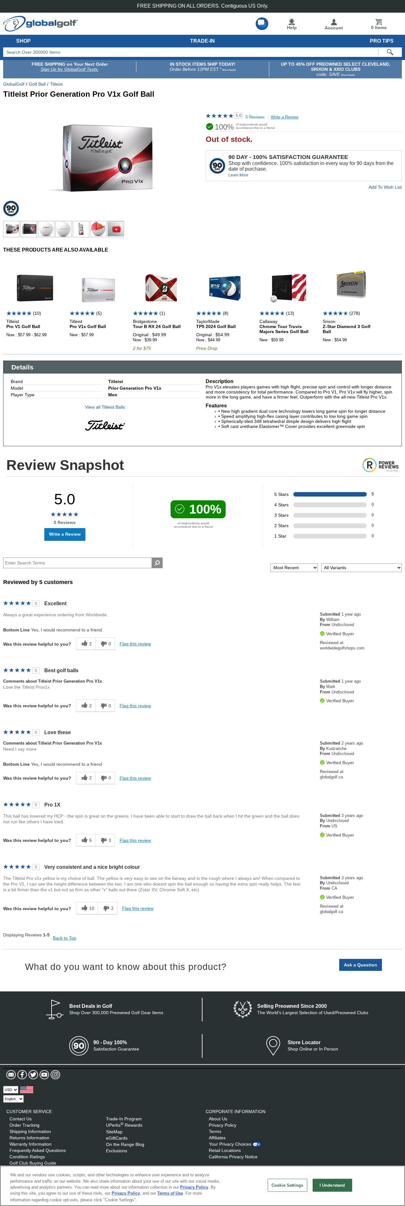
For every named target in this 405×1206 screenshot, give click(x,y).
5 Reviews (255, 117)
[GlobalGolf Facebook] (21, 1075)
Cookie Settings (287, 1185)
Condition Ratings (27, 1156)
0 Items (379, 27)
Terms (215, 1131)
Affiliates (217, 1137)
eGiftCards (117, 1138)
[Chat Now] (262, 23)
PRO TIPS (382, 41)
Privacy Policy (222, 1125)
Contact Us (20, 1118)
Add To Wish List (385, 187)
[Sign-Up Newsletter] (11, 1075)
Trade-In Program (124, 1118)
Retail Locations (225, 1150)
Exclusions (116, 1150)
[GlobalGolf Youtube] (43, 1075)
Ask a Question (360, 964)
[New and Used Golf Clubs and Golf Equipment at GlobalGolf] (40, 29)
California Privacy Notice (233, 1156)
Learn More (238, 175)
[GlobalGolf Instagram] (54, 1075)
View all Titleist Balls (105, 407)
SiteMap (114, 1131)
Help (292, 27)
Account (334, 27)
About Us (218, 1118)
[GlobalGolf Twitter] (32, 1075)
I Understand (332, 1185)
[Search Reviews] (157, 562)
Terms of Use (170, 1193)
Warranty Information (30, 1144)
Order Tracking (24, 1125)
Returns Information (29, 1137)
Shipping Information (30, 1131)
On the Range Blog (125, 1144)
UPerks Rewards (124, 1125)
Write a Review (284, 117)
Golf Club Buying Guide (32, 1163)
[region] (202, 1186)
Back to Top (64, 938)
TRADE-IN (202, 41)
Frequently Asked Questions (37, 1150)
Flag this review (135, 643)
